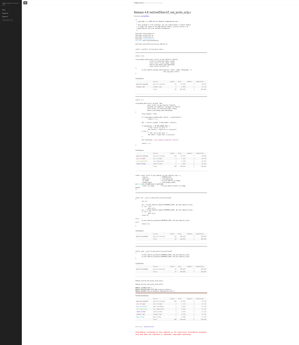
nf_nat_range (164, 63)
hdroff (177, 107)
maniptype (170, 64)
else (144, 131)
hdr (155, 114)
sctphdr (155, 122)
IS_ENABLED (142, 184)
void (142, 56)
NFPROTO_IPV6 (169, 210)
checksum (149, 140)
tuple (172, 61)
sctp (170, 129)
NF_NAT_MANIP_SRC (161, 126)
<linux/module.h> (148, 39)
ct (167, 66)
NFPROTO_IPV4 (169, 204)
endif (138, 187)
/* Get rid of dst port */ (157, 133)
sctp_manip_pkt (140, 103)
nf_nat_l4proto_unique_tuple (152, 70)
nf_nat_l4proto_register (155, 204)
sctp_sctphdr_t (147, 114)
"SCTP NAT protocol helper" (160, 289)
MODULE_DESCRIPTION (142, 289)
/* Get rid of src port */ (157, 128)
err (146, 201)
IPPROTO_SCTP (166, 177)
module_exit (139, 284)
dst (164, 134)
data (166, 122)
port (174, 129)
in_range (145, 180)
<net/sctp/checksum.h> (150, 40)
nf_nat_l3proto (165, 59)
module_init (139, 280)
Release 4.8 (5, 13)
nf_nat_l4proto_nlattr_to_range (173, 186)
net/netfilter (145, 16)
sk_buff (155, 103)
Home (3, 10)
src (165, 129)
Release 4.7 (5, 16)
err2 (153, 213)
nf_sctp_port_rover (156, 49)
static (137, 49)
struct (156, 59)
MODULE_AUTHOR (140, 291)
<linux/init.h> (147, 35)
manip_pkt (146, 179)
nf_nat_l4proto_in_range (171, 180)
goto (149, 208)
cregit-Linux (138, 2)
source (154, 129)
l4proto (145, 177)
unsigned (150, 107)
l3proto (175, 59)
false (155, 119)
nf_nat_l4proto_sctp (170, 175)
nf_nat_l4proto (156, 175)
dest (153, 134)
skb (161, 103)
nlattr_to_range (148, 186)
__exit (147, 251)
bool (142, 100)
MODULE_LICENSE (140, 287)
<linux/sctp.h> (147, 37)
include (139, 33)
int (155, 107)
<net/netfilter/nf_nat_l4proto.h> (154, 44)
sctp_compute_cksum (161, 140)
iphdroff (160, 107)
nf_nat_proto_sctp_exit (158, 251)
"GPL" (149, 287)
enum (151, 64)
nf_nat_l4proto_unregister (151, 220)
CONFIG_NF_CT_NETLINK (155, 184)
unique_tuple (147, 182)
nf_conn (162, 66)
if (142, 117)
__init (146, 198)
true (148, 143)
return (150, 119)
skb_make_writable (152, 117)
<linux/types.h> (148, 33)
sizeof (173, 117)
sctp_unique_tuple (142, 59)
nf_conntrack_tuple (162, 61)
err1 (153, 208)
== (153, 126)
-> (164, 122)
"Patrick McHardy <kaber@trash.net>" (160, 291)
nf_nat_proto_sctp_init (158, 198)
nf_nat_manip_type (160, 64)
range (172, 63)
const (151, 59)
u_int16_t (144, 49)
